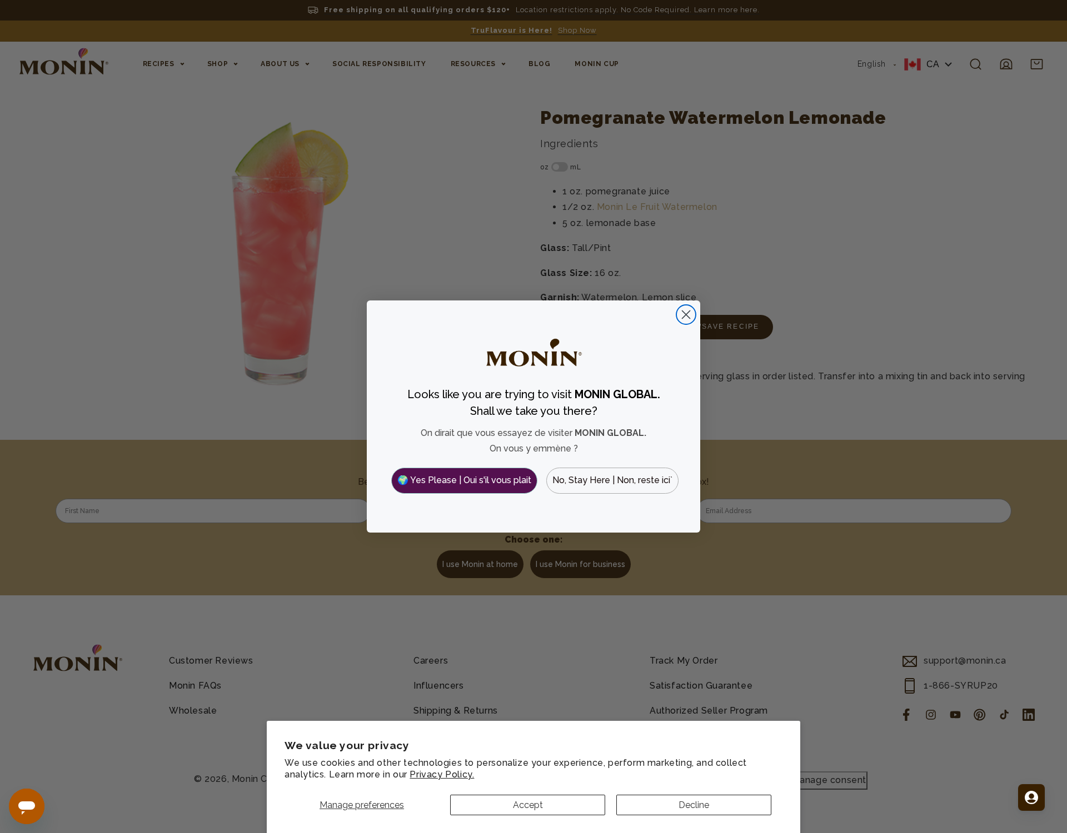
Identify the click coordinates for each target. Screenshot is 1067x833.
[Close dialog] (686, 314)
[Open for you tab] (1031, 797)
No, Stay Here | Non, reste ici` (612, 480)
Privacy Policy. (442, 774)
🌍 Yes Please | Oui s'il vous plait (464, 480)
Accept (528, 805)
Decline (694, 805)
